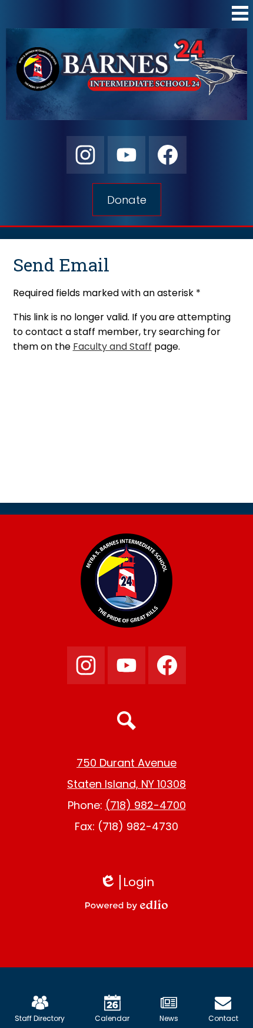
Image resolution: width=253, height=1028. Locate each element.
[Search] (126, 721)
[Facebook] (168, 155)
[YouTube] (126, 155)
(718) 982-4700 (145, 805)
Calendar (112, 1018)
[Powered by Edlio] (126, 905)
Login (131, 882)
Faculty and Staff (112, 346)
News (168, 1018)
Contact (223, 1018)
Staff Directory (40, 1018)
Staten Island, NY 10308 (126, 784)
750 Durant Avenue (126, 762)
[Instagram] (85, 155)
